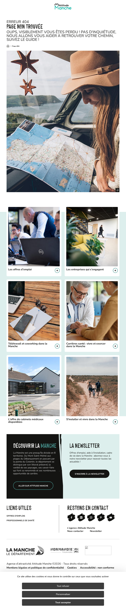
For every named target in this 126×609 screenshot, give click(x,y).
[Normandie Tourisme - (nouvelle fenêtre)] (64, 550)
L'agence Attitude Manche (81, 527)
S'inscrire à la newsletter (89, 473)
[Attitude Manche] (63, 7)
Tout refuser (63, 586)
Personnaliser (63, 594)
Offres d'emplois (16, 515)
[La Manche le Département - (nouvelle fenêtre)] (25, 550)
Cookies (72, 567)
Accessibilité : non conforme (97, 567)
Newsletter (96, 531)
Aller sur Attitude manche (33, 485)
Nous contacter (75, 531)
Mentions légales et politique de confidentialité (35, 567)
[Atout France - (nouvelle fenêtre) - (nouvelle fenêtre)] (98, 550)
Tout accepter (63, 602)
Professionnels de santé (20, 520)
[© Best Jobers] (63, 121)
